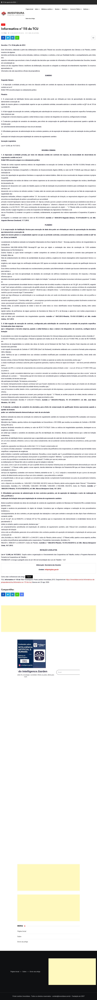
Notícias (85, 9)
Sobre (36, 9)
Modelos (64, 9)
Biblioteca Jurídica (46, 9)
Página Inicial (29, 9)
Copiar (29, 577)
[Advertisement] (48, 618)
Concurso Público (75, 9)
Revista (57, 9)
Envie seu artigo (30, 18)
